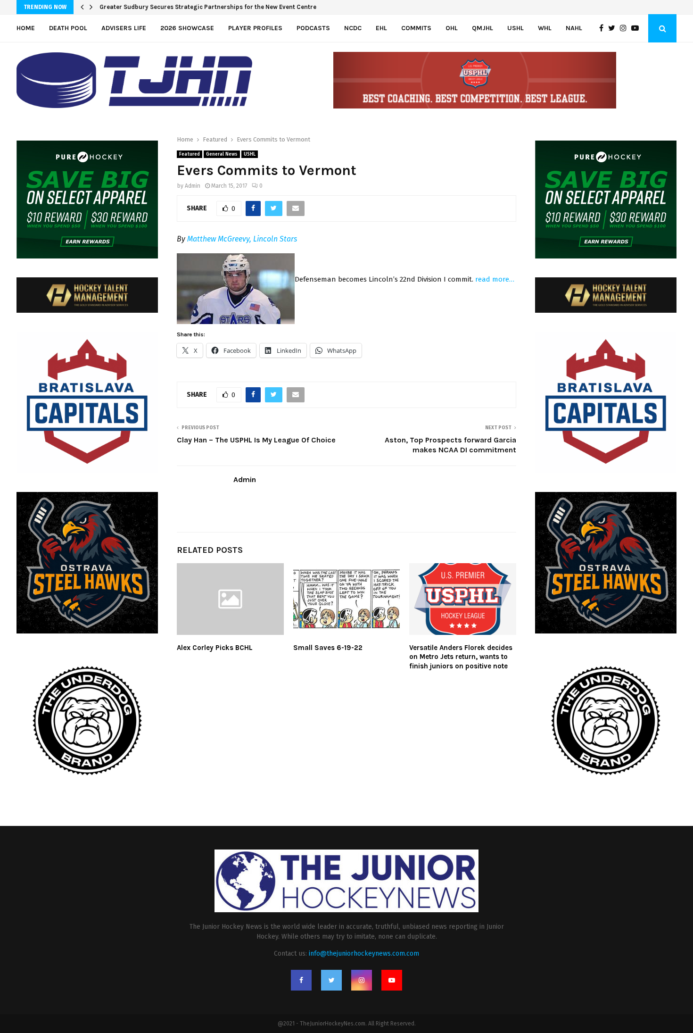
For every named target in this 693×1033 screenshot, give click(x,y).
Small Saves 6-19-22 (328, 647)
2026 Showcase (187, 28)
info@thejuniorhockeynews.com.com (364, 954)
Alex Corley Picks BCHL (215, 647)
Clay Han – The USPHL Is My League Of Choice (256, 439)
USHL (515, 28)
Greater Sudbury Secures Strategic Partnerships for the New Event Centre (207, 6)
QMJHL (482, 28)
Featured (189, 154)
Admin (192, 186)
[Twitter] (614, 28)
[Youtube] (637, 28)
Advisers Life (123, 28)
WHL (545, 28)
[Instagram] (625, 28)
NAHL (574, 28)
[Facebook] (603, 28)
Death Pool (68, 28)
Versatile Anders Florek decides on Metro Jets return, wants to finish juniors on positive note (460, 656)
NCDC (353, 28)
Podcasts (313, 28)
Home (25, 28)
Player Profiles (255, 28)
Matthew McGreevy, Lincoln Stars (242, 238)
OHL (452, 28)
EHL (381, 28)
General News (222, 154)
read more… (494, 279)
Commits (416, 28)
